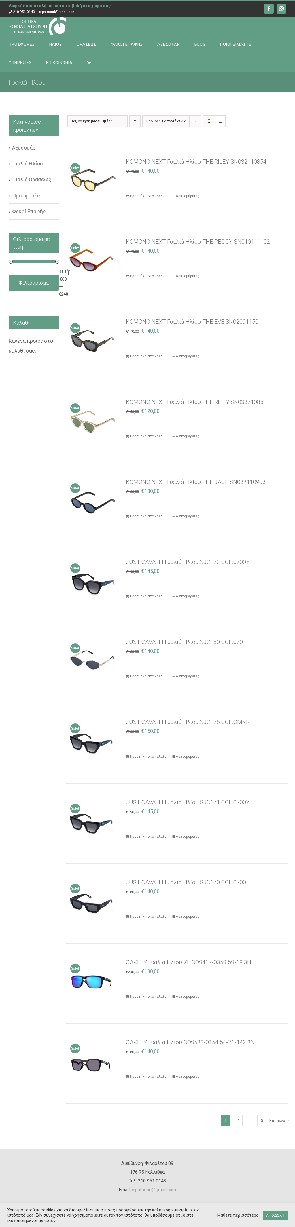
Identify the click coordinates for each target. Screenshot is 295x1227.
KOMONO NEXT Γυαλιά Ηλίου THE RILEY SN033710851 (196, 402)
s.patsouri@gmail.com (57, 12)
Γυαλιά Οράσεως (31, 179)
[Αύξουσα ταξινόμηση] (135, 121)
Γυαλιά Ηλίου (27, 164)
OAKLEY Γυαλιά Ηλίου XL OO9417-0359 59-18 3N (188, 962)
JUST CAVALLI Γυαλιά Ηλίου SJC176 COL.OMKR (187, 722)
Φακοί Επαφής (29, 211)
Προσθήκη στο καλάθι (148, 196)
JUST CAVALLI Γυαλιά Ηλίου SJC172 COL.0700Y (187, 562)
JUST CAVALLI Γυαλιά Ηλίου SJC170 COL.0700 (186, 882)
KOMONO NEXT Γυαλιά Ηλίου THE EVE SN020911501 (194, 321)
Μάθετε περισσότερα (237, 1215)
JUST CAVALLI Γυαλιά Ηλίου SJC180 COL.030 (184, 642)
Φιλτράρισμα (34, 283)
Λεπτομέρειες (187, 196)
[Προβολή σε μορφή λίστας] (219, 121)
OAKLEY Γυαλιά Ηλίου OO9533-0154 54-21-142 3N (190, 1042)
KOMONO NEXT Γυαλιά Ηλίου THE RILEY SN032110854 (196, 161)
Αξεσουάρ (23, 148)
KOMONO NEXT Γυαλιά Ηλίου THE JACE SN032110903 (196, 482)
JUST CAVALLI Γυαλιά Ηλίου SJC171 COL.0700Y (187, 802)
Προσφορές (26, 196)
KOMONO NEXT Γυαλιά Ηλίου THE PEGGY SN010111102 (198, 241)
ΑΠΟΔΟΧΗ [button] (275, 1215)
